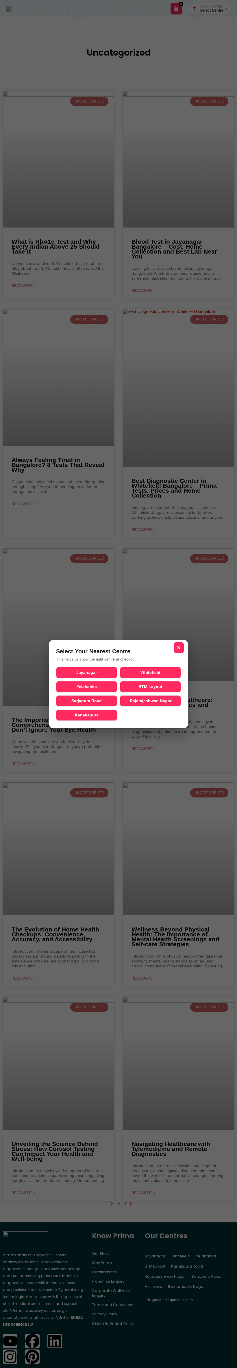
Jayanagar (86, 672)
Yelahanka (87, 686)
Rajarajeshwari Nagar (150, 700)
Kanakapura (87, 715)
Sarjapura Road (86, 700)
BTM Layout (150, 686)
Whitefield (150, 672)
